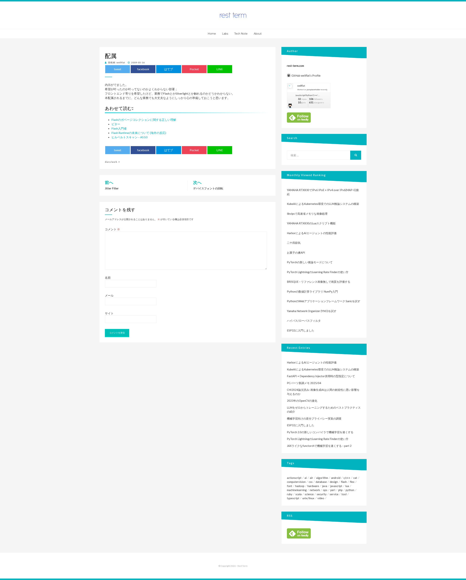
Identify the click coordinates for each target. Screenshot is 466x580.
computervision (296, 481)
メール (109, 295)
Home (212, 33)
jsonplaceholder (313, 90)
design (334, 481)
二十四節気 (294, 242)
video (320, 498)
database (321, 481)
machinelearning (297, 490)
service (334, 494)
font (289, 486)
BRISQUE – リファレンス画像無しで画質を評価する (318, 281)
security (322, 494)
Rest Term (243, 566)
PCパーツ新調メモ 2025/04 (304, 383)
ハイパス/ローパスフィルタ (304, 320)
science (309, 494)
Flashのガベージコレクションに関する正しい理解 (143, 119)
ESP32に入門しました (300, 330)
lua (347, 486)
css (311, 481)
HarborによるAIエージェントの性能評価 (312, 233)
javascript (336, 486)
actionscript (294, 477)
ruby (289, 494)
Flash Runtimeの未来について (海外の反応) (138, 132)
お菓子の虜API (296, 252)
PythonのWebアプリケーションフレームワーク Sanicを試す (323, 301)
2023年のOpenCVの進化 (302, 400)
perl (332, 490)
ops (325, 490)
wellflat (301, 85)
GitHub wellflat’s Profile (306, 75)
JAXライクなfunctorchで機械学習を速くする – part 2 (319, 445)
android (335, 477)
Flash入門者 (119, 128)
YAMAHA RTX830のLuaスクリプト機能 (311, 223)
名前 (108, 277)
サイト (109, 313)
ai (306, 477)
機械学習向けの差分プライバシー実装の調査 (314, 418)
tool (344, 494)
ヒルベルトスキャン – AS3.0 (129, 137)
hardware (313, 486)
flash (344, 481)
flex (352, 481)
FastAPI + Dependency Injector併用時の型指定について (321, 376)
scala (298, 494)
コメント (112, 229)
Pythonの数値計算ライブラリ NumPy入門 (312, 291)
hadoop (299, 486)
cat (355, 477)
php (340, 490)
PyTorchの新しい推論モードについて (310, 262)
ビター (115, 124)
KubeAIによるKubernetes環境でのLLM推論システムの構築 (323, 203)
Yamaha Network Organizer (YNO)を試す (311, 311)
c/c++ (346, 477)
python (350, 490)
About (258, 33)
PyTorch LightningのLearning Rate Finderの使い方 (317, 272)
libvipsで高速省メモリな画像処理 (307, 213)
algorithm (322, 477)
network (315, 490)
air (311, 477)
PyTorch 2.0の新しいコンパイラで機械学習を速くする (320, 432)
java (324, 486)
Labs (225, 33)
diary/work (111, 161)
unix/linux (308, 498)
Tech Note (241, 33)
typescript (293, 498)
